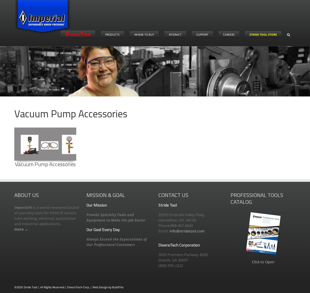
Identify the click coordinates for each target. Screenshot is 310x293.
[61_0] (45, 129)
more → (21, 229)
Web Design (100, 287)
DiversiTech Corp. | (80, 287)
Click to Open (263, 261)
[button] (288, 34)
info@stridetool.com (187, 231)
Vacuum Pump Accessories (45, 164)
